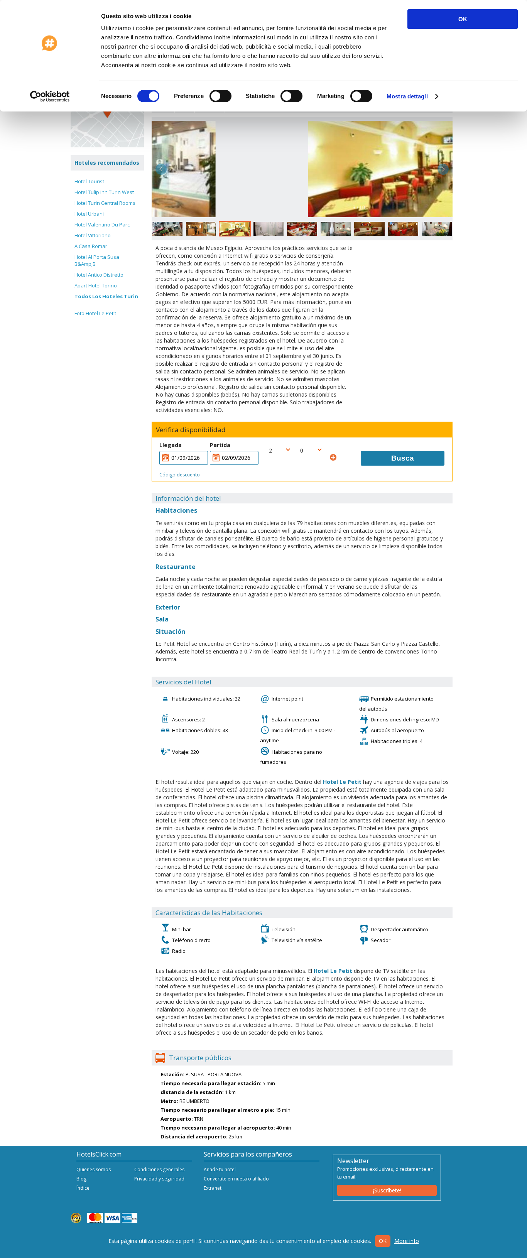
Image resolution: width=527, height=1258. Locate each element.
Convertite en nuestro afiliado (236, 1178)
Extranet (212, 1188)
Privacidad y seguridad (159, 1178)
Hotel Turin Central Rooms (104, 202)
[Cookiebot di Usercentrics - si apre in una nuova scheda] (50, 96)
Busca (402, 458)
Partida (220, 445)
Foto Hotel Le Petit (95, 313)
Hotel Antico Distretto (98, 274)
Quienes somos (93, 1169)
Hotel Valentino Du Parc (102, 224)
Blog (81, 1178)
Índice (83, 1188)
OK (462, 19)
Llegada (170, 445)
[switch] (220, 96)
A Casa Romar (90, 246)
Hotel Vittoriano (92, 235)
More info (406, 1240)
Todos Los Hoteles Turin (106, 296)
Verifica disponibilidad (191, 430)
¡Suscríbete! (387, 1190)
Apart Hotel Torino (95, 285)
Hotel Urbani (89, 213)
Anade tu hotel (220, 1169)
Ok (383, 1240)
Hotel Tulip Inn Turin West (104, 192)
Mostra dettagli (407, 96)
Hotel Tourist (89, 181)
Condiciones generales (159, 1169)
